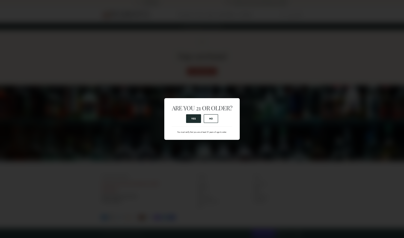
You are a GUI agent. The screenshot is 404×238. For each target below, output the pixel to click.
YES (193, 118)
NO (211, 118)
